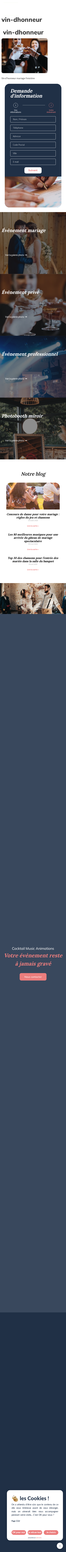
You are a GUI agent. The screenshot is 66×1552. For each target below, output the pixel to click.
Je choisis (51, 1532)
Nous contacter (33, 976)
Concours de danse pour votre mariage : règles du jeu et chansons (33, 515)
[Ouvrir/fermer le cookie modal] (60, 1546)
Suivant (33, 170)
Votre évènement (51, 111)
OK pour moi (18, 1532)
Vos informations (15, 111)
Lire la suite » (33, 526)
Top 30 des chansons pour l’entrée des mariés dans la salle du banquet (33, 559)
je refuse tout (34, 1532)
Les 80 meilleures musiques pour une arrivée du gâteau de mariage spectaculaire (33, 538)
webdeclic (39, 1537)
